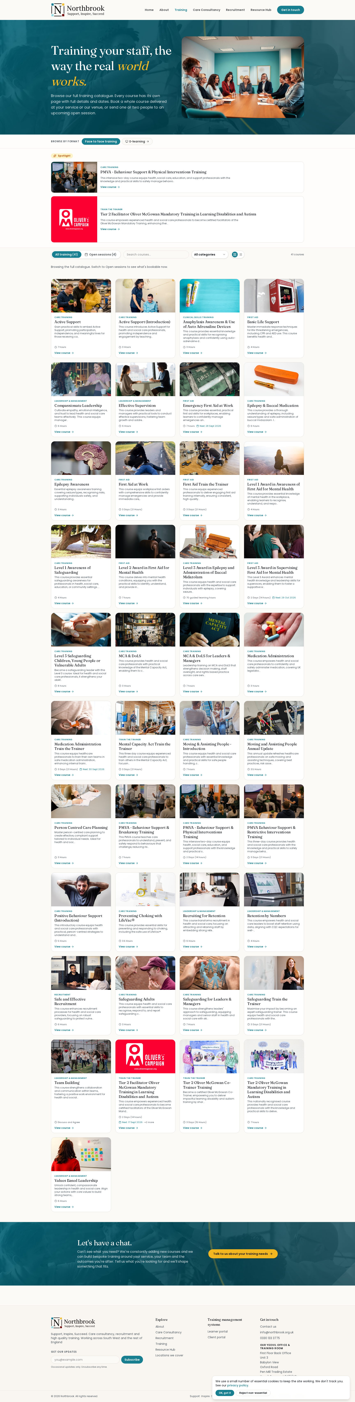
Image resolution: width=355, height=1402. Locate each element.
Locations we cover (169, 1355)
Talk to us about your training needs (240, 1254)
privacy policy (237, 1385)
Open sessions (102, 254)
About (164, 10)
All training (66, 254)
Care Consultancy (206, 10)
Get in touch (290, 10)
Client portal (216, 1337)
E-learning (137, 141)
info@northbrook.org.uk (277, 1332)
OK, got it (225, 1393)
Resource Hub (261, 10)
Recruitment (235, 10)
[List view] (240, 254)
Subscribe (132, 1360)
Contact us (268, 1326)
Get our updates (64, 1351)
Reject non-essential (253, 1393)
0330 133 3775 (270, 1338)
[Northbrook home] (78, 10)
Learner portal (218, 1331)
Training (181, 10)
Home (149, 10)
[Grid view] (235, 254)
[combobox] (209, 254)
